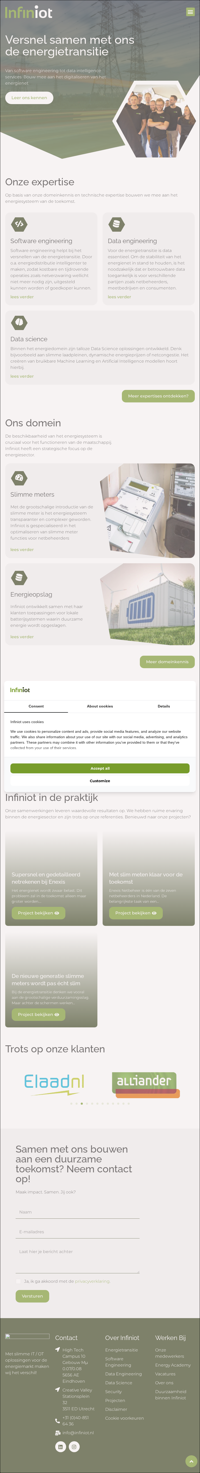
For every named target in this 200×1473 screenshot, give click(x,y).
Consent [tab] (36, 706)
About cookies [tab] (100, 706)
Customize (100, 781)
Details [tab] (164, 706)
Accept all (100, 768)
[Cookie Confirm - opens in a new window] (188, 690)
